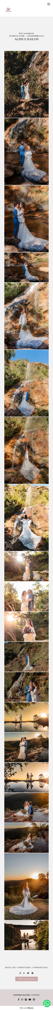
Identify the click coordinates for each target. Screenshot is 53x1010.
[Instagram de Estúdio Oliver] (22, 999)
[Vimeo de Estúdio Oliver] (26, 999)
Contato (35, 995)
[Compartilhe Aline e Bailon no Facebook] (20, 973)
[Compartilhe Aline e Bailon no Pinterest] (32, 973)
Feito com (26, 1008)
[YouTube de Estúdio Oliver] (30, 999)
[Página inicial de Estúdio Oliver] (8, 10)
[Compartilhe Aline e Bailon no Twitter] (28, 973)
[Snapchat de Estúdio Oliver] (34, 999)
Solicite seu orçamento (26, 979)
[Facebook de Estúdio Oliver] (18, 999)
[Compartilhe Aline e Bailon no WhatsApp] (24, 973)
